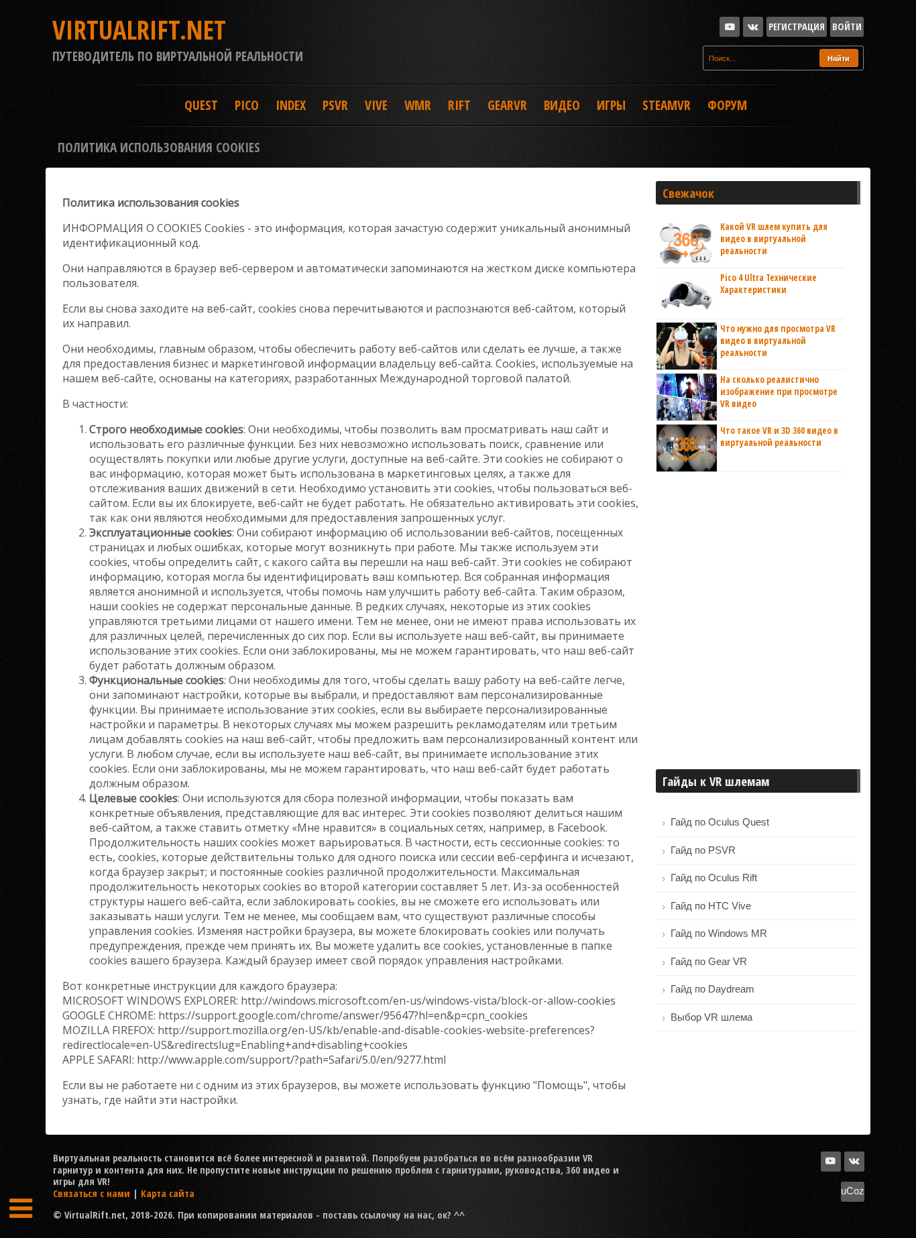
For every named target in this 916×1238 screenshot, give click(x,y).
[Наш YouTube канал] (730, 27)
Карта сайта (167, 1193)
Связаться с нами (91, 1193)
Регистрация (796, 26)
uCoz (852, 1191)
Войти (847, 26)
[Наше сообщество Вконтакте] (753, 27)
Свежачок (688, 192)
